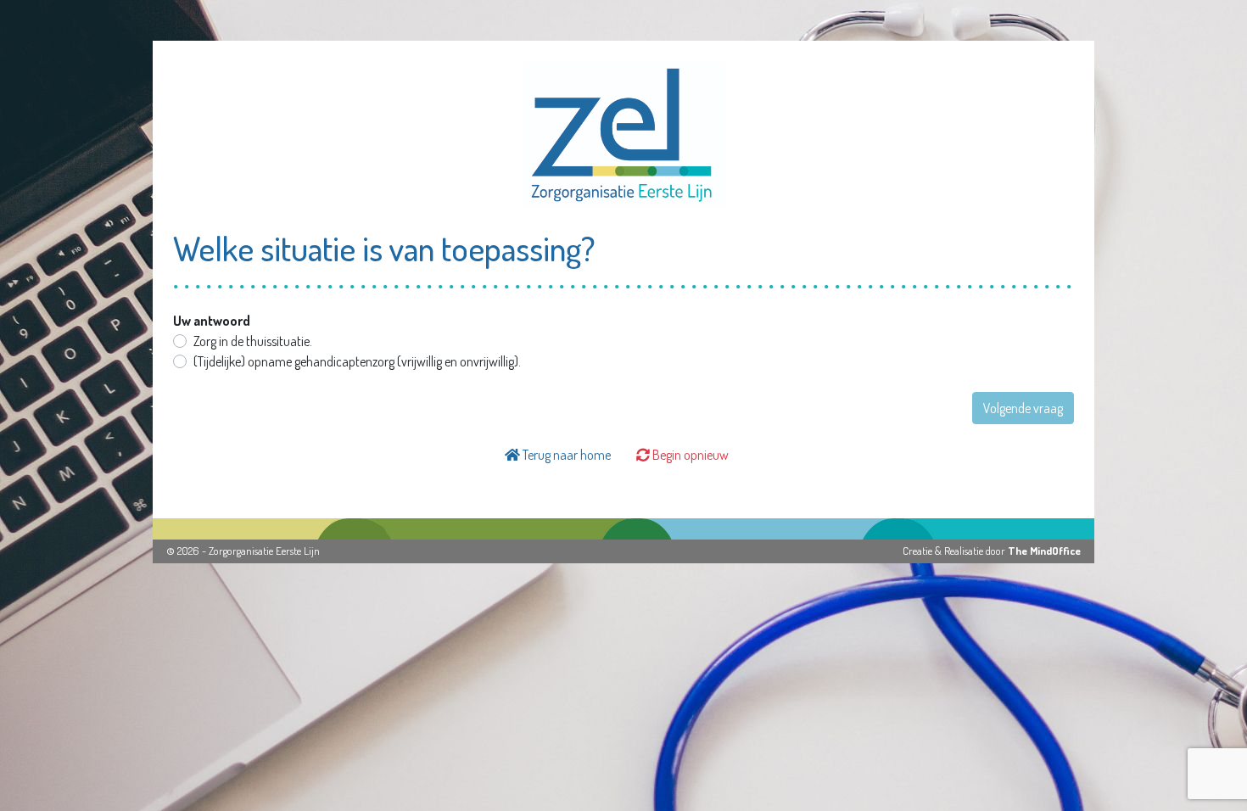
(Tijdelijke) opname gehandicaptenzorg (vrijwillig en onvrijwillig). (357, 361)
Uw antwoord (211, 320)
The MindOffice (1044, 550)
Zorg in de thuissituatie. (252, 341)
